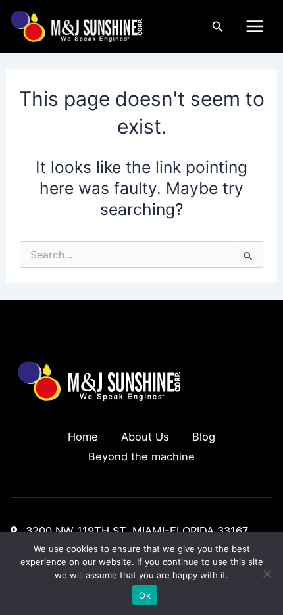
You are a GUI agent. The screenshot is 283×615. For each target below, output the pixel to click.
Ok (145, 595)
